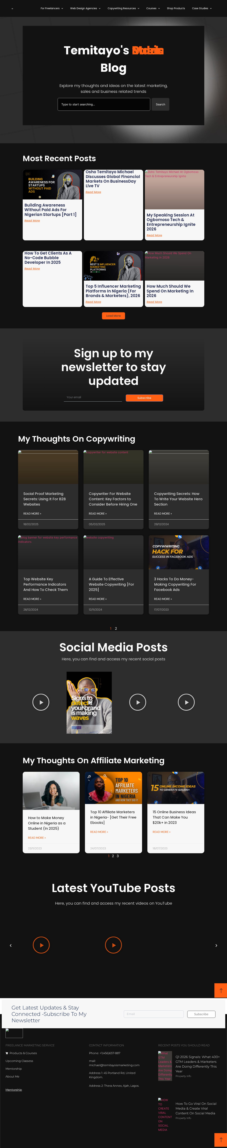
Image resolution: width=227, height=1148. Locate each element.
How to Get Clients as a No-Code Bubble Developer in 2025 (48, 257)
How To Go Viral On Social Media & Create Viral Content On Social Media (196, 1108)
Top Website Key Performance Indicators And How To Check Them (45, 584)
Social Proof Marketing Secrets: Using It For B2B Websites (44, 499)
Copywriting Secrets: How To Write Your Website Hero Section (178, 499)
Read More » (32, 513)
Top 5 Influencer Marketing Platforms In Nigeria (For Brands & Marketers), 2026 (113, 291)
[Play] (40, 703)
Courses (151, 8)
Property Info (183, 1076)
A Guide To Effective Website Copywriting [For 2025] (111, 584)
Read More (32, 220)
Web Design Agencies (83, 8)
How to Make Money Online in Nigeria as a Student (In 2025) (47, 823)
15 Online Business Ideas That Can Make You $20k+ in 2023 (174, 817)
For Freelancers (50, 8)
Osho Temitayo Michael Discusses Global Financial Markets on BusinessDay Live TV (113, 179)
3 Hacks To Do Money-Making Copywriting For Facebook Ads (175, 584)
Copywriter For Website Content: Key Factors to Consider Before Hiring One (113, 499)
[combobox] (104, 104)
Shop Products (176, 8)
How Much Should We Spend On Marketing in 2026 (170, 291)
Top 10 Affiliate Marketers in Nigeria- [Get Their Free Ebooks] (113, 817)
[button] (113, 315)
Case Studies (200, 8)
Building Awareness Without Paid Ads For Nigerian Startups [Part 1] (50, 209)
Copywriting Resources (122, 8)
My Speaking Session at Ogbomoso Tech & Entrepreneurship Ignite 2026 (171, 222)
